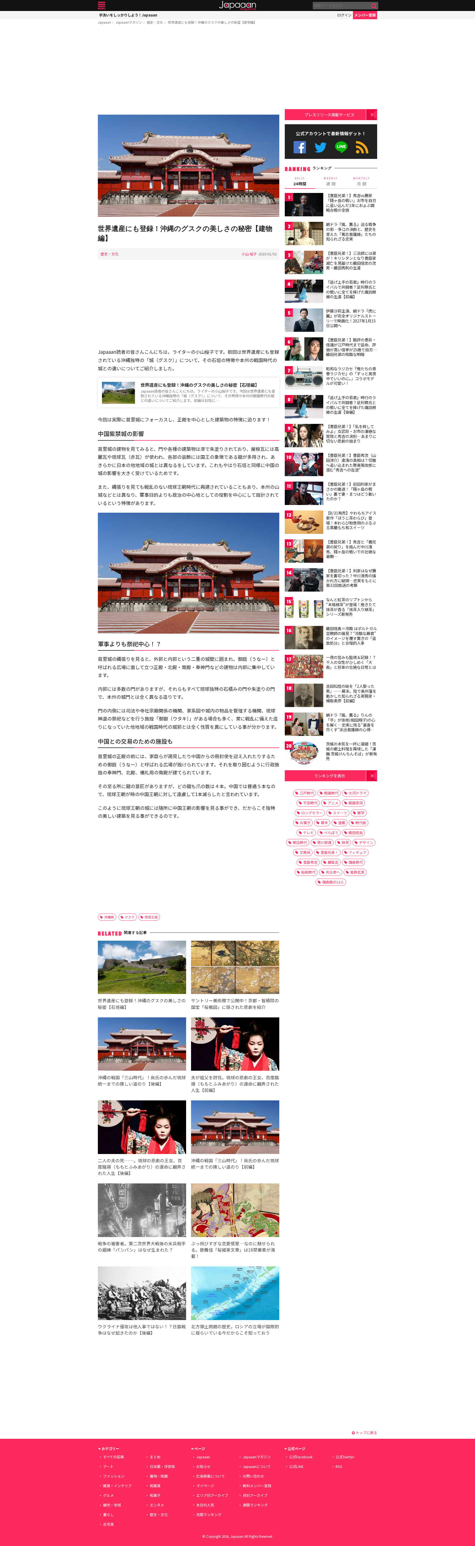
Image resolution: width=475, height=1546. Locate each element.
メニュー (101, 6)
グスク (130, 917)
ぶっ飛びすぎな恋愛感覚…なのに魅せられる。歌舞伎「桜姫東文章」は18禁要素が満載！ (233, 1249)
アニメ (333, 802)
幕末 (324, 822)
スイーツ (340, 812)
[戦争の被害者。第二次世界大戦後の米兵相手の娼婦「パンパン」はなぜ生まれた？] (142, 1211)
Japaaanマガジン (129, 22)
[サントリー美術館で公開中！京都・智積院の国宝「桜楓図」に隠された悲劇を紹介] (235, 968)
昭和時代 (308, 872)
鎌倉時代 (356, 862)
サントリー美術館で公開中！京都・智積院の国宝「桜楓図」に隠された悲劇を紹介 (235, 1003)
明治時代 (300, 842)
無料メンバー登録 (257, 1485)
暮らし (108, 1514)
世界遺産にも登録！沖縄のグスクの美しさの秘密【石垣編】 (199, 385)
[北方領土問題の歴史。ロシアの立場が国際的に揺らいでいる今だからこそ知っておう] (235, 1294)
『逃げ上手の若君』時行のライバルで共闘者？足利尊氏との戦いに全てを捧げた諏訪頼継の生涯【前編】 (351, 289)
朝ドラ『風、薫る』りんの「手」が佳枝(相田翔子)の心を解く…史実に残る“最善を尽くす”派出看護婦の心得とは (350, 724)
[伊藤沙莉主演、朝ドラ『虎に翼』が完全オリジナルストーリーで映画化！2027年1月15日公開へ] (304, 320)
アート (108, 1466)
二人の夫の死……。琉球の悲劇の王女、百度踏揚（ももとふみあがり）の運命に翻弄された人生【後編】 (142, 1166)
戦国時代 (331, 793)
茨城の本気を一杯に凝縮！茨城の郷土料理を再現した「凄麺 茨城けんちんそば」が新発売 (351, 751)
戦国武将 (356, 802)
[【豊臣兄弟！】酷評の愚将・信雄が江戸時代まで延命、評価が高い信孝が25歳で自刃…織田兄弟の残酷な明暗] (304, 349)
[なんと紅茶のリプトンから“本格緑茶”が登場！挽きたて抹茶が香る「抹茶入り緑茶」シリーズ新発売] (304, 609)
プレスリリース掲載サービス (329, 114)
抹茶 (345, 842)
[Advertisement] (188, 70)
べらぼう (331, 832)
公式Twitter (321, 147)
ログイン (344, 15)
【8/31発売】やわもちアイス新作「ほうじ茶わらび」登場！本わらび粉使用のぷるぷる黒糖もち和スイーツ (351, 520)
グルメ (108, 1495)
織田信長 (356, 832)
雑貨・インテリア (117, 1485)
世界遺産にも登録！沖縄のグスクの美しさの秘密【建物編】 (212, 22)
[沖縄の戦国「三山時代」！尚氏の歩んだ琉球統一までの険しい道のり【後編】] (142, 1045)
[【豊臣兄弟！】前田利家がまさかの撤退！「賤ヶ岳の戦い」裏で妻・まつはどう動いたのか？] (304, 494)
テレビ (308, 832)
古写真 (108, 1524)
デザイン (366, 842)
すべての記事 (113, 1456)
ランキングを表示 (329, 775)
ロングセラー (312, 812)
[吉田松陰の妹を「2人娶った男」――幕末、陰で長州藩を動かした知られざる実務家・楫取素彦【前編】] (304, 696)
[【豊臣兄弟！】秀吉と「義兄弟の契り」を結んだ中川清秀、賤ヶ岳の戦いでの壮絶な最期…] (304, 551)
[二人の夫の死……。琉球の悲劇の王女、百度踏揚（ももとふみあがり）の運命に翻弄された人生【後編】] (142, 1128)
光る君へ (333, 872)
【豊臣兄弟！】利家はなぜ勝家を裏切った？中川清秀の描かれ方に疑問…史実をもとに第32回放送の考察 (351, 578)
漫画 (341, 822)
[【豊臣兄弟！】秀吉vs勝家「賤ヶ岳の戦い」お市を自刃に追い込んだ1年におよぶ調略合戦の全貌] (304, 205)
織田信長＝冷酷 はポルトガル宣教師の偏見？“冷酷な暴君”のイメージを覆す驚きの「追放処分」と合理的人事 (351, 635)
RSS (362, 147)
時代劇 (360, 822)
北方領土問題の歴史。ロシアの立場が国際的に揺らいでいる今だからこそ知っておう (235, 1329)
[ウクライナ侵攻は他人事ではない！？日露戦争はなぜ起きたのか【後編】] (142, 1294)
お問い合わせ (253, 1476)
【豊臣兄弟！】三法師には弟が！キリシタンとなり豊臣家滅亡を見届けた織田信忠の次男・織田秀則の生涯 (351, 260)
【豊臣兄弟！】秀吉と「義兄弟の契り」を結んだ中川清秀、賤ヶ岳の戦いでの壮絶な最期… (351, 549)
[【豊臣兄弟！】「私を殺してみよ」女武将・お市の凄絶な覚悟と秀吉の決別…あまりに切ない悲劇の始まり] (304, 436)
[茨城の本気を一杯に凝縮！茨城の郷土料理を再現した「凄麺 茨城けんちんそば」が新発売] (304, 753)
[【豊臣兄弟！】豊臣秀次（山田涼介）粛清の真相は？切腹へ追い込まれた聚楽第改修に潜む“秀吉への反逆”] (304, 465)
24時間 (299, 181)
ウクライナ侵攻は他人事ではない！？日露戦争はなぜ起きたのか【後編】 (142, 1329)
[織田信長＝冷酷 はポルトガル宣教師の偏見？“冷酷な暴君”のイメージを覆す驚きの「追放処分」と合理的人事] (304, 638)
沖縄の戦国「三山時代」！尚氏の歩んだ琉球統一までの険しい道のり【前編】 (235, 1163)
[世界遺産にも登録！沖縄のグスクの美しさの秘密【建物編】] (188, 166)
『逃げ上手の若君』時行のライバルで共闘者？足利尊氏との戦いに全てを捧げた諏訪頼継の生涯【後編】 (351, 404)
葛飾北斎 (357, 872)
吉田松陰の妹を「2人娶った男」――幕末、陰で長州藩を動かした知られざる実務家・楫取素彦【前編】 (351, 693)
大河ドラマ (357, 793)
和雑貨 (155, 1485)
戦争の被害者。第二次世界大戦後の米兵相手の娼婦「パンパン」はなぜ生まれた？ (142, 1246)
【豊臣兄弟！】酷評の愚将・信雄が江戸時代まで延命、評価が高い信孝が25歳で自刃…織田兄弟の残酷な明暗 (351, 347)
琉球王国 (151, 917)
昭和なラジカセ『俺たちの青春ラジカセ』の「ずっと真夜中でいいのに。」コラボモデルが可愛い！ (351, 376)
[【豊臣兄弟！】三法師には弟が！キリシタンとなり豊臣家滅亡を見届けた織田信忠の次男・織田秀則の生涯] (304, 263)
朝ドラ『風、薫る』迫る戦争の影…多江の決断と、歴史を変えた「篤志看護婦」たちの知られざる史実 (351, 231)
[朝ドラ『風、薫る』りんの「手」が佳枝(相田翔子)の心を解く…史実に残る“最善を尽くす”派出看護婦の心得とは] (304, 725)
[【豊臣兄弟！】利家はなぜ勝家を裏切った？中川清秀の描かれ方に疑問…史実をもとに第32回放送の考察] (304, 580)
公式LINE (342, 147)
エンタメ (157, 1505)
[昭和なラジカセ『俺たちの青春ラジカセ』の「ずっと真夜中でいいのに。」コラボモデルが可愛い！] (304, 378)
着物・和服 (159, 1476)
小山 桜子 (249, 253)
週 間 (331, 181)
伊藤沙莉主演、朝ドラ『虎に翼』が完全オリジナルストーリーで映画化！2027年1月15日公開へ (351, 318)
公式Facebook (300, 147)
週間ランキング (255, 1505)
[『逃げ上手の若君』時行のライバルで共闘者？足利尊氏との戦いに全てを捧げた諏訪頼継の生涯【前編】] (304, 292)
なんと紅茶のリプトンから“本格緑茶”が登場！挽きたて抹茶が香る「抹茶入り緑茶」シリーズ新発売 (351, 607)
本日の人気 (205, 1505)
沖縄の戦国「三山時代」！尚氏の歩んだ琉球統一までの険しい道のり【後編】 (142, 1080)
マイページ (205, 1485)
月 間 (361, 181)
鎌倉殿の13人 (333, 882)
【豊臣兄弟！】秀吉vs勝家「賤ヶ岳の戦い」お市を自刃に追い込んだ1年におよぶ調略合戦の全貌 (351, 202)
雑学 (360, 812)
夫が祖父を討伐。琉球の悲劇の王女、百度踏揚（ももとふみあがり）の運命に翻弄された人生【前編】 (235, 1083)
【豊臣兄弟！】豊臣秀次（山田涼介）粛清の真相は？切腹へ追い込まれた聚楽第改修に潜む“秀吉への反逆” (351, 462)
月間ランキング (208, 1514)
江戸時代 (307, 793)
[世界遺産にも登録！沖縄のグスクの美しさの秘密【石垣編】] (142, 968)
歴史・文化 (155, 22)
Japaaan (237, 5)
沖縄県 (109, 917)
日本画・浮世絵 (162, 1466)
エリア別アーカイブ (212, 1495)
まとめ (155, 1456)
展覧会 (333, 862)
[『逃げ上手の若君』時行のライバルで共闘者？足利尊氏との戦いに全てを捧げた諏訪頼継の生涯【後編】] (304, 407)
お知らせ (203, 1466)
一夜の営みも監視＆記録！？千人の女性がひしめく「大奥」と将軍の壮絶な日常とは (351, 662)
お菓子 (305, 822)
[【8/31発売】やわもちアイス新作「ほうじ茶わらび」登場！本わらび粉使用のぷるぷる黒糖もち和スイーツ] (304, 522)
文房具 (305, 852)
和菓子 (155, 1495)
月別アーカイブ (255, 1495)
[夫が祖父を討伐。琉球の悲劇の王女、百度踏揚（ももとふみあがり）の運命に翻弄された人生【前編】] (235, 1045)
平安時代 (310, 802)
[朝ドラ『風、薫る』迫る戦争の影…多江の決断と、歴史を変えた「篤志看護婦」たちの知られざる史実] (304, 234)
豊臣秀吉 (310, 862)
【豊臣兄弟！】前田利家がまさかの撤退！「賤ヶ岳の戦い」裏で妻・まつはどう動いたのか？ (351, 491)
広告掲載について (210, 1476)
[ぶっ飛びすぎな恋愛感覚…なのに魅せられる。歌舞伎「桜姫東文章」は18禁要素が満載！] (235, 1211)
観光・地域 (112, 1505)
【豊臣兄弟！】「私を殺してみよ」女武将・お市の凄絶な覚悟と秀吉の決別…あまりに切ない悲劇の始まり (351, 433)
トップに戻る (366, 1432)
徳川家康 (324, 842)
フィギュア (357, 852)
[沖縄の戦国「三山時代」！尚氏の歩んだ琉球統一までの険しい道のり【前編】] (235, 1128)
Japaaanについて (257, 1466)
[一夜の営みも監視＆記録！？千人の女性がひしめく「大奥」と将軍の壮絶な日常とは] (304, 667)
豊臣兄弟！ (329, 852)
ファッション (114, 1476)
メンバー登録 (365, 15)
